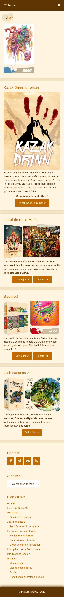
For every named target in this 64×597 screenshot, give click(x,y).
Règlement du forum (21, 535)
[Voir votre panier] (59, 5)
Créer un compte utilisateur (25, 544)
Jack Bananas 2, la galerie (24, 526)
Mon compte (17, 563)
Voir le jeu (21, 279)
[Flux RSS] (36, 461)
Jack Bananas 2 (16, 521)
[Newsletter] (19, 461)
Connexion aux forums (22, 540)
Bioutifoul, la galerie (21, 517)
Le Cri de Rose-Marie (19, 507)
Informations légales (18, 553)
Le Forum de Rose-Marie (21, 530)
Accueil (11, 503)
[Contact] (27, 461)
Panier (13, 572)
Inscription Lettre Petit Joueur (23, 549)
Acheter (41, 279)
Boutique (12, 558)
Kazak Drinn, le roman (31, 202)
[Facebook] (10, 461)
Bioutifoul (12, 512)
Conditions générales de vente (27, 576)
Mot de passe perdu (21, 567)
